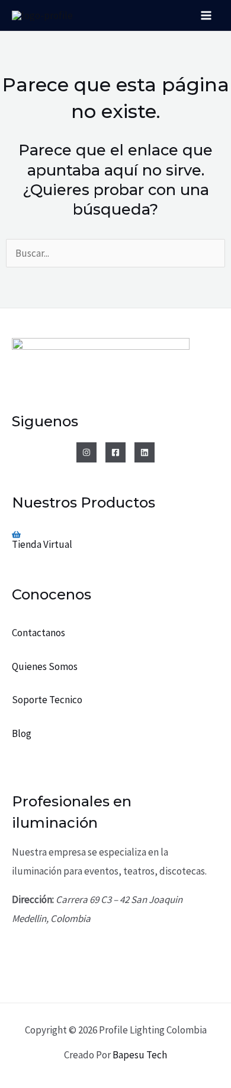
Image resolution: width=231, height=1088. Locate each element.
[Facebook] (115, 452)
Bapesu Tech (140, 1054)
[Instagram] (86, 452)
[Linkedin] (144, 452)
